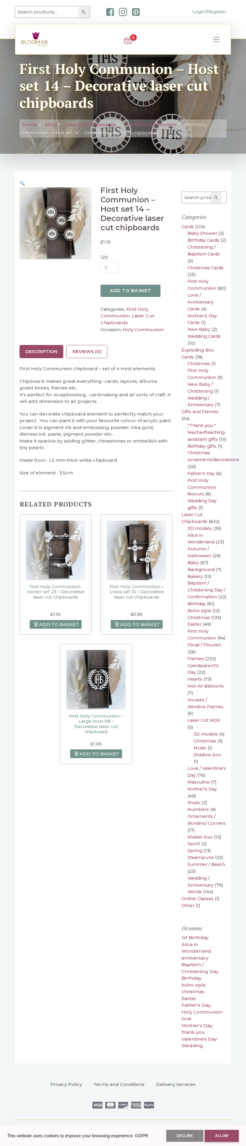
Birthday (197, 603)
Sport (194, 843)
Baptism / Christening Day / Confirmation (206, 590)
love (186, 1018)
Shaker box (200, 837)
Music (200, 748)
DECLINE (185, 1136)
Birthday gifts (202, 446)
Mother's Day (202, 789)
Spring (195, 850)
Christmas (199, 363)
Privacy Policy (66, 1084)
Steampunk (201, 857)
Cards (188, 226)
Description (41, 351)
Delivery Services (176, 1084)
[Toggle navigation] (216, 39)
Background (201, 569)
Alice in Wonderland (196, 948)
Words (195, 891)
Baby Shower (202, 233)
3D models (200, 528)
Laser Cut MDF (204, 720)
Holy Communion (143, 329)
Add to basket (130, 290)
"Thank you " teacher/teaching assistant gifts (206, 432)
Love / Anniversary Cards (201, 302)
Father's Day (201, 473)
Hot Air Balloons (206, 686)
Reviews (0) (87, 351)
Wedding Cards (204, 336)
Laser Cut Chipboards (90, 124)
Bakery (195, 576)
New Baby (199, 329)
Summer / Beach (206, 864)
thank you (193, 1032)
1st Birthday (195, 937)
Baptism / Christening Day (200, 968)
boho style (194, 985)
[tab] (41, 351)
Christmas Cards (206, 268)
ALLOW (221, 1136)
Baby (193, 562)
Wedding (192, 1045)
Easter (195, 624)
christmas (193, 991)
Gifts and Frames (200, 411)
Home (29, 124)
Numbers (198, 809)
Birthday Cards (203, 240)
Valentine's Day (199, 1039)
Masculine (199, 782)
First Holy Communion (150, 124)
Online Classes (198, 898)
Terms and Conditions (119, 1084)
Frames (196, 658)
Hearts (195, 679)
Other (188, 905)
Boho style (199, 610)
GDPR (141, 1135)
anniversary (195, 958)
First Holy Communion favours (202, 487)
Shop (51, 124)
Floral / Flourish (204, 645)
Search (84, 12)
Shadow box (207, 754)
